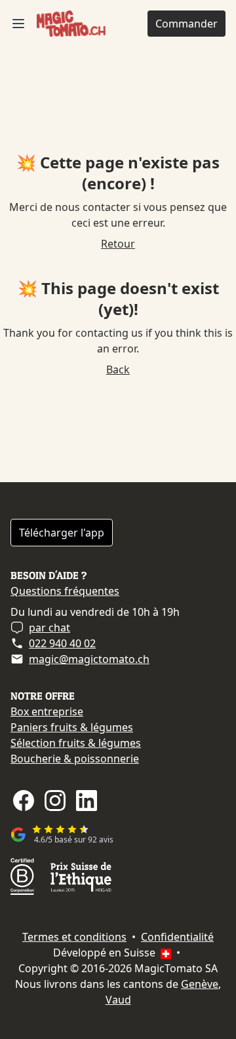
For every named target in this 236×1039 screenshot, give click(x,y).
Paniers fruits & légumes (71, 727)
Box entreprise (46, 711)
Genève (199, 984)
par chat (49, 627)
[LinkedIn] (86, 800)
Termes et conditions (74, 937)
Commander (186, 23)
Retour (118, 243)
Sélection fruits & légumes (75, 743)
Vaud (118, 999)
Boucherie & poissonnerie (74, 758)
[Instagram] (55, 800)
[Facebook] (23, 800)
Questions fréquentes (64, 591)
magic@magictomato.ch (89, 659)
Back (118, 369)
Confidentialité (177, 937)
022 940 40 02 (62, 643)
